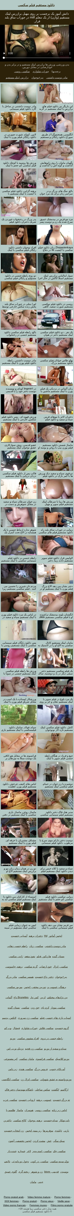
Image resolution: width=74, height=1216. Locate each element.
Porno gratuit (30, 1201)
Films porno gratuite (62, 1205)
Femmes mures (38, 1205)
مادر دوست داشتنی (56, 77)
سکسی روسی (22, 71)
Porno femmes (62, 1197)
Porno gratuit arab (14, 1197)
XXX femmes (11, 1201)
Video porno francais (14, 1205)
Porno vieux (47, 1201)
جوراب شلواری (41, 71)
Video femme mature (39, 1197)
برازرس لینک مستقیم (17, 77)
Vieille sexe (63, 1201)
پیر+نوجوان (37, 77)
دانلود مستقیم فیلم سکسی (36, 5)
